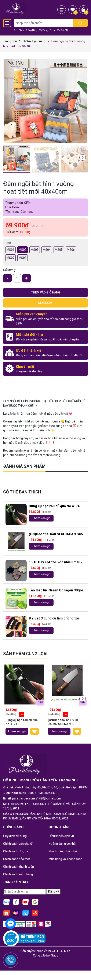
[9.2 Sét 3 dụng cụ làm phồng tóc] (16, 626)
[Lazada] (16, 913)
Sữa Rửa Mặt (63, 30)
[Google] (35, 902)
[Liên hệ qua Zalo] (10, 940)
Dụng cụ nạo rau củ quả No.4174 (54, 506)
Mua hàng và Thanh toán (65, 859)
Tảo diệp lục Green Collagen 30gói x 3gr (57, 590)
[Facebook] (16, 902)
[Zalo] (6, 902)
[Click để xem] (45, 100)
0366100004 (27, 793)
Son (15, 30)
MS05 (59, 249)
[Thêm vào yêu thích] (34, 731)
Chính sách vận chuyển (18, 843)
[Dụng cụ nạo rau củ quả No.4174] (16, 514)
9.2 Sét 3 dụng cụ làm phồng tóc (54, 618)
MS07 (10, 257)
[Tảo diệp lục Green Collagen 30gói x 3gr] (16, 598)
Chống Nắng (31, 30)
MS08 (22, 257)
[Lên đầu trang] (82, 960)
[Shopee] (6, 913)
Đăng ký (53, 891)
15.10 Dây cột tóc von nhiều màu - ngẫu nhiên (55, 562)
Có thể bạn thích (22, 492)
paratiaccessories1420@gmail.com (36, 798)
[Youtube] (25, 902)
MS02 (22, 249)
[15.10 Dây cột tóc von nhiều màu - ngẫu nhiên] (16, 570)
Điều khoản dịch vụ (61, 836)
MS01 (10, 249)
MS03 (35, 249)
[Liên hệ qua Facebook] (10, 923)
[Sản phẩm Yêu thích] (72, 9)
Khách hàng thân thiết (64, 851)
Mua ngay (45, 303)
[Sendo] (35, 913)
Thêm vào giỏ (41, 518)
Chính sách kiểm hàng (18, 874)
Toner (52, 30)
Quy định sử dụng (15, 836)
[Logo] (15, 8)
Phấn (21, 30)
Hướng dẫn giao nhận (63, 843)
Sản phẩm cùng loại (25, 653)
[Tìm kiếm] (80, 23)
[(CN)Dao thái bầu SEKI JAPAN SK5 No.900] (16, 542)
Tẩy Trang (43, 30)
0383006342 (47, 793)
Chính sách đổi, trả (15, 851)
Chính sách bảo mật (16, 859)
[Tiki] (25, 913)
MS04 (47, 249)
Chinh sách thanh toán (18, 866)
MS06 (71, 249)
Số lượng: (9, 270)
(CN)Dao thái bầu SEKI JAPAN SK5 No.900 (56, 534)
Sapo (54, 955)
